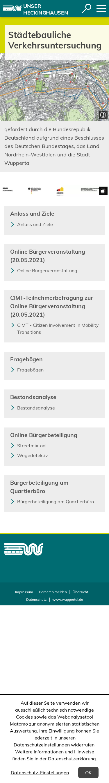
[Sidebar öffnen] (101, 8)
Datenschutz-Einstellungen (40, 772)
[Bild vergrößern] (54, 191)
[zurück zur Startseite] (12, 8)
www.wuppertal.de (67, 599)
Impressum (24, 592)
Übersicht (80, 592)
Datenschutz (36, 599)
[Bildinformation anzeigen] (102, 114)
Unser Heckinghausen (45, 9)
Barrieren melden (53, 592)
